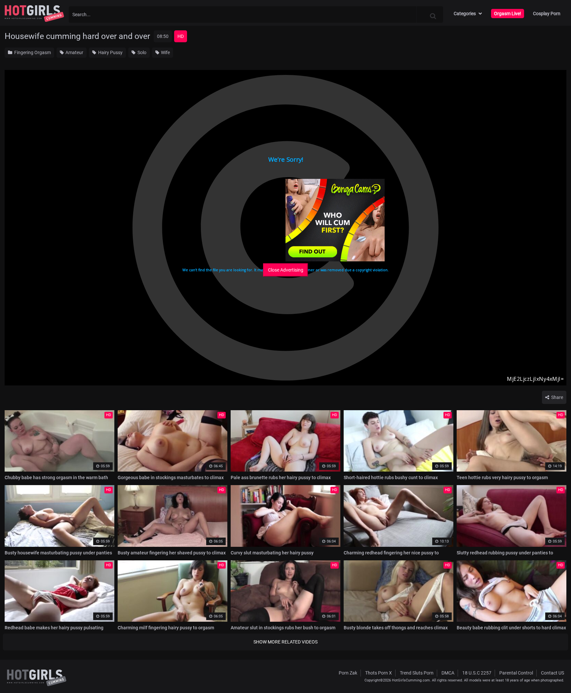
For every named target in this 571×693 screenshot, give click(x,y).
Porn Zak (348, 673)
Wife (165, 52)
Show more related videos (285, 641)
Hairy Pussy (110, 52)
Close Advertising (285, 270)
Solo (141, 52)
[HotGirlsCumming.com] (34, 13)
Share (556, 397)
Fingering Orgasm (32, 52)
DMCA (447, 673)
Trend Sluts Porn (417, 673)
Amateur (73, 52)
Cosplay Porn (546, 13)
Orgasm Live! (507, 13)
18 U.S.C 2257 (476, 673)
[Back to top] (553, 673)
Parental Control (516, 673)
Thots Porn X (378, 673)
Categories (465, 13)
